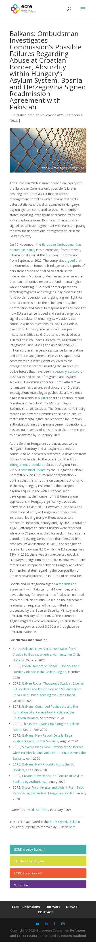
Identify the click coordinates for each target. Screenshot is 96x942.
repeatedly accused (65, 371)
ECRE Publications (26, 907)
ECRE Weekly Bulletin (65, 821)
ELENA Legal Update (29, 861)
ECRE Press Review (28, 873)
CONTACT (45, 912)
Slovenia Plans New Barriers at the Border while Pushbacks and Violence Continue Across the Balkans (49, 753)
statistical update (33, 470)
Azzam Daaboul (73, 936)
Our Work (53, 907)
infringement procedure (27, 464)
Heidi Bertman (37, 809)
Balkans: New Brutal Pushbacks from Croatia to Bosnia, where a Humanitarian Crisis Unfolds (46, 654)
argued (70, 260)
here (72, 827)
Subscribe (21, 885)
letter (44, 398)
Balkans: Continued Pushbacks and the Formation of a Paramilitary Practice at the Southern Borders (45, 712)
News (14, 120)
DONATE (72, 907)
